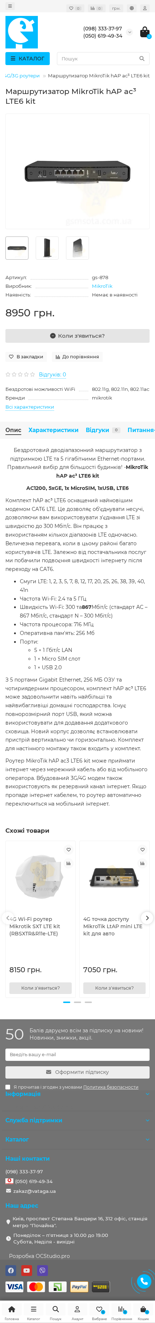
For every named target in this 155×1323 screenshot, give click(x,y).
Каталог (17, 1139)
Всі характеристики (29, 407)
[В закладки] (68, 850)
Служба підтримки (33, 1120)
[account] (145, 8)
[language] (132, 8)
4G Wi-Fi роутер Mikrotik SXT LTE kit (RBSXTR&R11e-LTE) (34, 926)
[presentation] (8, 918)
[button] (66, 1002)
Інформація (23, 1094)
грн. (116, 8)
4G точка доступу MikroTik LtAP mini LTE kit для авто (112, 926)
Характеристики (53, 430)
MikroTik (102, 286)
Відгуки (102, 430)
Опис (13, 430)
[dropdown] (10, 6)
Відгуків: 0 (52, 374)
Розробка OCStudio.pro (39, 1256)
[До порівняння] (68, 863)
